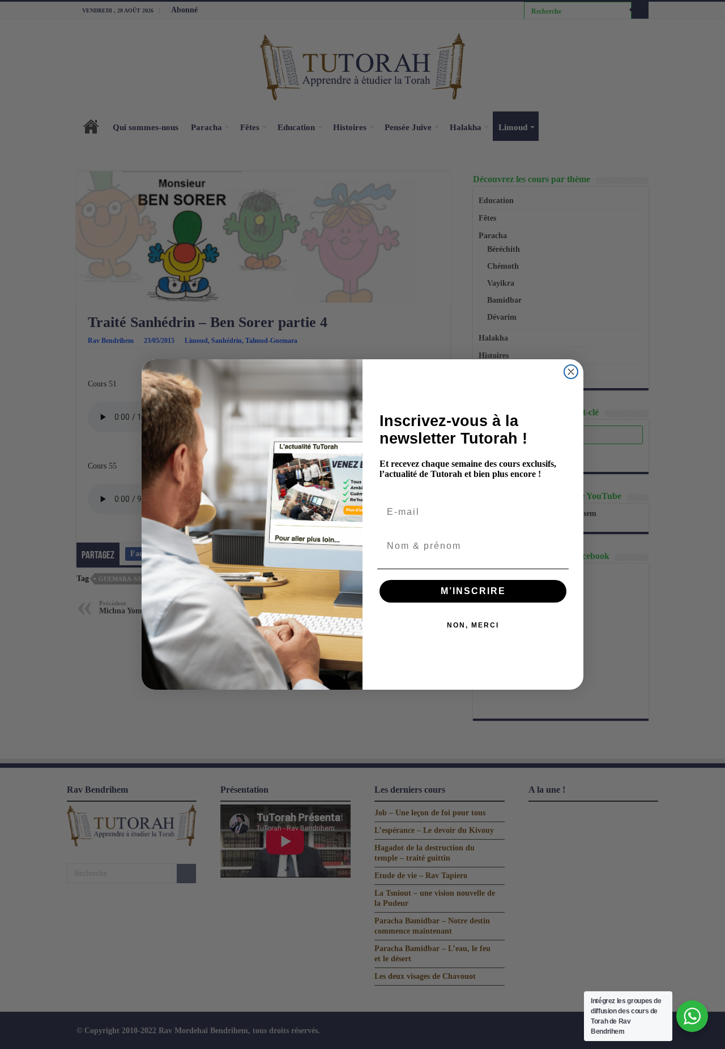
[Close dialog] (571, 372)
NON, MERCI (473, 625)
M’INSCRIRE (473, 591)
